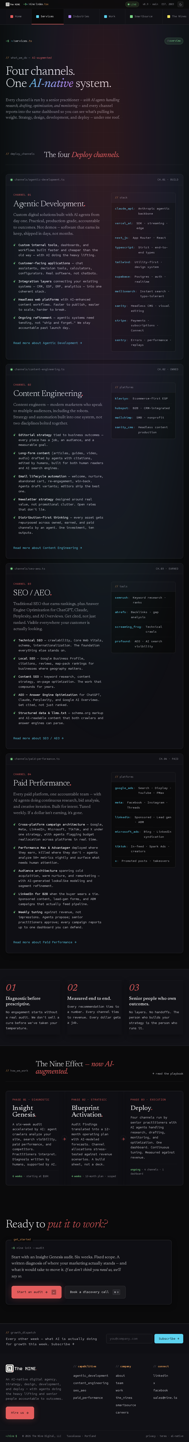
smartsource (126, 1405)
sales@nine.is (165, 1398)
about (120, 1376)
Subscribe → (169, 1339)
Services (50, 16)
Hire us (20, 1413)
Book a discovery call (94, 1292)
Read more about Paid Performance (44, 942)
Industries (83, 16)
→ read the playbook (167, 1073)
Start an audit (36, 1292)
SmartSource (146, 16)
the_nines (124, 1398)
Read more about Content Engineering (47, 548)
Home (21, 16)
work (119, 1390)
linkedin (160, 1376)
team (119, 1383)
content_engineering (90, 1383)
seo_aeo (79, 1390)
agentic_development (90, 1376)
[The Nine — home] (13, 4)
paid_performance (88, 1398)
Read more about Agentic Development (47, 343)
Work (115, 16)
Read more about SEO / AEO (38, 738)
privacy (151, 1436)
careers (122, 1412)
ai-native (177, 1436)
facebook (160, 1390)
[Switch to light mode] (180, 4)
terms (163, 1436)
